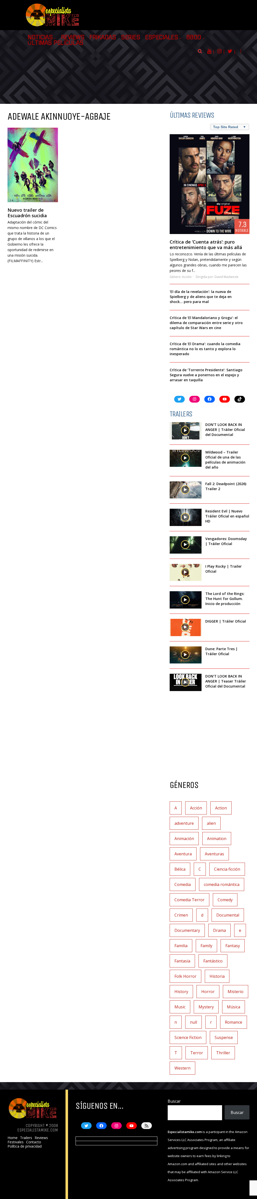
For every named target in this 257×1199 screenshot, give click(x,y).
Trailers (26, 1138)
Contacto (33, 1142)
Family (206, 945)
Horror (208, 991)
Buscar (174, 1101)
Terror (196, 1053)
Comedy (225, 900)
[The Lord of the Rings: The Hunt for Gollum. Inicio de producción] (186, 600)
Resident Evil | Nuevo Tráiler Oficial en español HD (227, 516)
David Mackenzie (226, 277)
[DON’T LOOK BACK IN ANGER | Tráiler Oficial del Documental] (186, 430)
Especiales (161, 37)
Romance (233, 1022)
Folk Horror (185, 976)
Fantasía (182, 961)
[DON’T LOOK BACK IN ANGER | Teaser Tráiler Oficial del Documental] (186, 682)
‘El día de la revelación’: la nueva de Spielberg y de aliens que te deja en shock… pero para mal (201, 296)
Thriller (223, 1053)
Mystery (206, 1007)
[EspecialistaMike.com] (52, 26)
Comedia (182, 884)
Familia (180, 945)
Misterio (235, 991)
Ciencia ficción (227, 869)
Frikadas (102, 37)
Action (221, 808)
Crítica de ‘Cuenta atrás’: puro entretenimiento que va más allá (206, 244)
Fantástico (213, 961)
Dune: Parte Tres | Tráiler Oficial (221, 651)
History (181, 991)
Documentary (187, 930)
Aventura (183, 854)
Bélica (179, 869)
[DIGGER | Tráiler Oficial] (186, 627)
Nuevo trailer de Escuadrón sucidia (27, 212)
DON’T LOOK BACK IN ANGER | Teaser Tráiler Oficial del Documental (225, 681)
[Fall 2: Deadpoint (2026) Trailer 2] (186, 490)
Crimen (181, 915)
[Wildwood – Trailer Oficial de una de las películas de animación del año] (186, 458)
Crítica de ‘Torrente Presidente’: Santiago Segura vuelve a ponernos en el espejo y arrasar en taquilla (206, 374)
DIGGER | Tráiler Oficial (225, 621)
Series (130, 37)
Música (233, 1007)
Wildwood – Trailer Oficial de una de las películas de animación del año (225, 460)
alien (211, 823)
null (193, 1022)
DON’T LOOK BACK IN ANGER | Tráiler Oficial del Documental (225, 429)
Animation (216, 838)
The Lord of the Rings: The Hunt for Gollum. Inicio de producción (224, 598)
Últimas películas (56, 43)
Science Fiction (188, 1037)
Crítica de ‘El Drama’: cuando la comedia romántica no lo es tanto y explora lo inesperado (205, 348)
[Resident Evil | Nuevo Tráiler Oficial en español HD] (186, 517)
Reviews (73, 37)
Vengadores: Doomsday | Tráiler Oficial (226, 541)
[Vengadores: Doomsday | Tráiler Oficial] (186, 545)
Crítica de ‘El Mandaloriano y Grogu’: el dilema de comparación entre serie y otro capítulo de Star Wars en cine (206, 322)
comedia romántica (221, 884)
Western (182, 1068)
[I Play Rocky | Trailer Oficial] (186, 572)
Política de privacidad (25, 1146)
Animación (184, 838)
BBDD (193, 37)
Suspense (224, 1037)
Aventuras (214, 854)
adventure (184, 823)
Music (179, 1007)
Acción (186, 277)
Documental (227, 915)
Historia (217, 976)
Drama (219, 930)
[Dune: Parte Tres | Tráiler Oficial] (186, 655)
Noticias (40, 37)
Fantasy (232, 945)
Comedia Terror (189, 900)
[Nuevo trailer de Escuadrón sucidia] (33, 165)
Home (13, 1138)
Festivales (16, 1142)
